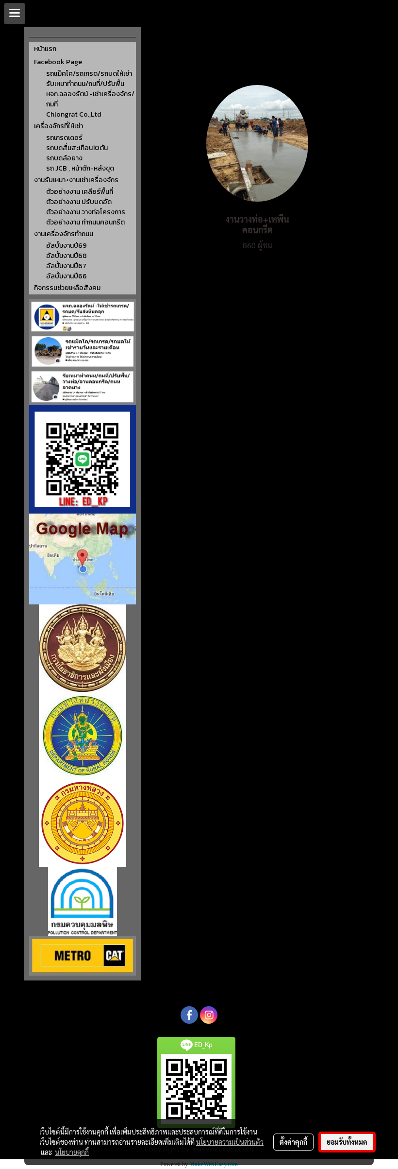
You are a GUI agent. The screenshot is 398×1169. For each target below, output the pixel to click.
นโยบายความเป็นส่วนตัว (230, 1141)
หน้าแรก (45, 49)
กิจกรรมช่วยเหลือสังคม (67, 288)
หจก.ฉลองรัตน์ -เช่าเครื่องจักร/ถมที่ (90, 99)
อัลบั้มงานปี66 (66, 276)
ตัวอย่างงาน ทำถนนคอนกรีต (85, 222)
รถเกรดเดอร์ (64, 138)
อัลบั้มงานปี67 (66, 266)
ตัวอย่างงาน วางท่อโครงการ (85, 212)
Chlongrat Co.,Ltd (73, 114)
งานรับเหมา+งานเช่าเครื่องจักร (76, 180)
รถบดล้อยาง (64, 158)
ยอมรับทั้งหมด (347, 1141)
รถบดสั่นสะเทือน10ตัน (77, 148)
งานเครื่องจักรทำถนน (63, 234)
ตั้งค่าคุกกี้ (293, 1141)
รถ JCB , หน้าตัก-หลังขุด (80, 168)
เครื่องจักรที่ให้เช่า (58, 126)
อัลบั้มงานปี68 (66, 256)
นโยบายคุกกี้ (72, 1152)
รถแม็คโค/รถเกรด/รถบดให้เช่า (89, 74)
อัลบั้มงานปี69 (66, 246)
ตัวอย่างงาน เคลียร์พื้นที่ (79, 192)
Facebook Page (58, 62)
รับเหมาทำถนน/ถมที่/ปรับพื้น (85, 84)
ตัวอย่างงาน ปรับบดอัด (79, 202)
